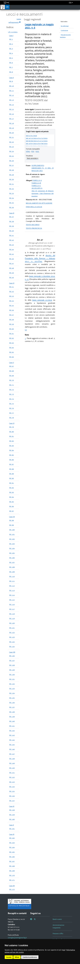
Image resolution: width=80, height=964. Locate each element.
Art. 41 (11, 235)
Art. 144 (12, 740)
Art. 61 (11, 333)
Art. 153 (12, 782)
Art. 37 (11, 217)
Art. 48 (11, 268)
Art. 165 (12, 852)
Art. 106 (12, 558)
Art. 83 (11, 446)
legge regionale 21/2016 (42, 300)
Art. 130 (12, 674)
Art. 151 (12, 773)
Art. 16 (11, 114)
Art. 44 (11, 249)
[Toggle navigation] (78, 7)
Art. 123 (12, 637)
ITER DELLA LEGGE (34, 207)
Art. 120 (12, 623)
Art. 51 (11, 287)
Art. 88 (11, 469)
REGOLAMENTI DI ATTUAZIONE (39, 203)
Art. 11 (11, 91)
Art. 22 (11, 142)
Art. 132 (12, 684)
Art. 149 (12, 763)
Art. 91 (11, 483)
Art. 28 (11, 170)
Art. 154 (12, 787)
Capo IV (11, 283)
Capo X (11, 825)
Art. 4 (11, 53)
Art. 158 (12, 810)
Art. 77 (11, 413)
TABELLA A (37, 180)
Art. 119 (12, 618)
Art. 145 (12, 744)
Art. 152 (12, 777)
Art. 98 (11, 520)
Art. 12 (11, 95)
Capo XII (12, 886)
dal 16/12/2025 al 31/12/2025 (37, 138)
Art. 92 (11, 488)
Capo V (11, 363)
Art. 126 (12, 656)
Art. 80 (11, 432)
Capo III (11, 213)
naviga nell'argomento (14, 20)
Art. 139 (12, 716)
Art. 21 (11, 137)
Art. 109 (12, 572)
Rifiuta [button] (17, 957)
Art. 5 (11, 58)
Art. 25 (11, 156)
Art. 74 (11, 399)
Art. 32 (11, 189)
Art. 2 (11, 44)
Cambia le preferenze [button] (30, 957)
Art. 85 (11, 455)
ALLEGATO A (37, 188)
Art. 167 (12, 861)
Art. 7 (11, 67)
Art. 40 (11, 231)
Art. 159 (12, 815)
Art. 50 (11, 277)
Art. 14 (11, 105)
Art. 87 (11, 464)
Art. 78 (11, 418)
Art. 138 (12, 712)
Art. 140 (12, 721)
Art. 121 (12, 628)
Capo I (11, 36)
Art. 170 (12, 875)
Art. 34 (11, 198)
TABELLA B (36, 183)
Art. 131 (12, 679)
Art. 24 (11, 151)
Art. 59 (11, 324)
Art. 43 (11, 245)
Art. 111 (12, 581)
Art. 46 (11, 259)
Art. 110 (12, 576)
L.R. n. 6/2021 (13, 32)
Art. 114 (12, 595)
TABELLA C (36, 186)
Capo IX (11, 806)
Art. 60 (11, 329)
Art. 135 (12, 698)
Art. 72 (11, 389)
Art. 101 (12, 534)
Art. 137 (12, 707)
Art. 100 (12, 530)
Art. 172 (12, 889)
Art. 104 (12, 548)
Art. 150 (12, 768)
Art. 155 (12, 791)
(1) (26, 330)
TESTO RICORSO (32, 225)
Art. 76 (11, 408)
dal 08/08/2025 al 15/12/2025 (37, 141)
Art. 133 (12, 688)
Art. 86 (11, 460)
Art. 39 (11, 226)
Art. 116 (12, 604)
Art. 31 (11, 184)
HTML (28, 151)
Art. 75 (11, 403)
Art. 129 (12, 670)
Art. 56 (11, 310)
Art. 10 (11, 86)
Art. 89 (11, 474)
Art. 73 (11, 394)
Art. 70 (11, 380)
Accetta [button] (8, 957)
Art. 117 (12, 609)
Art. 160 (12, 819)
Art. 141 (12, 726)
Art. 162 (12, 838)
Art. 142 (12, 730)
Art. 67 (11, 366)
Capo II (11, 78)
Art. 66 (11, 357)
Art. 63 (11, 343)
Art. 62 (11, 338)
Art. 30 (11, 179)
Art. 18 (11, 123)
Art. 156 (12, 796)
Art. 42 (11, 240)
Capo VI (11, 423)
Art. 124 (12, 642)
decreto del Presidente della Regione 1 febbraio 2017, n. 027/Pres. (40, 258)
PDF (32, 151)
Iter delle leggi (65, 26)
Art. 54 (11, 301)
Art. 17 (11, 119)
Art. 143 (12, 735)
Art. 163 (12, 843)
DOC (37, 151)
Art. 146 (12, 749)
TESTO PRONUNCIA (34, 228)
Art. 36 (11, 207)
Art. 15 (11, 109)
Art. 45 (11, 254)
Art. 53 (11, 296)
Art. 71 (11, 385)
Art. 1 (11, 39)
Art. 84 (11, 450)
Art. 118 (12, 614)
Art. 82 (11, 441)
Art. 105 (12, 553)
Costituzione (64, 30)
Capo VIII (12, 652)
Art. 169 (12, 871)
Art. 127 (12, 660)
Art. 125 (12, 646)
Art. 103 (12, 544)
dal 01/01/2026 (31, 136)
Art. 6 (11, 63)
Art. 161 (12, 829)
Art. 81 (11, 436)
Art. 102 (12, 539)
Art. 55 (11, 305)
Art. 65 (11, 352)
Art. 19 (11, 128)
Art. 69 (11, 375)
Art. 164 (12, 847)
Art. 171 (12, 880)
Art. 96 (11, 506)
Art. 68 (11, 371)
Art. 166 (12, 857)
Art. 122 (12, 632)
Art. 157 (12, 801)
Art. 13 (11, 100)
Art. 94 (11, 497)
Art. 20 (11, 133)
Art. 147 (12, 754)
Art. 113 (12, 590)
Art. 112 (12, 586)
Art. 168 (12, 866)
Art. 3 (11, 48)
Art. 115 (12, 600)
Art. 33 (11, 193)
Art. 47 (11, 263)
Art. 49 (11, 273)
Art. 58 (11, 319)
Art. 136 (12, 702)
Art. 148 (12, 758)
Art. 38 (11, 221)
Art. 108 (12, 567)
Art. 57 (11, 315)
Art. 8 (11, 72)
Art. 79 (11, 427)
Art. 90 (11, 478)
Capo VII (12, 517)
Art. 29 (11, 175)
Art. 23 (11, 147)
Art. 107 (12, 562)
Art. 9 (11, 81)
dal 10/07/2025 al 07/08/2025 (37, 143)
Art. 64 (11, 347)
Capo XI (11, 834)
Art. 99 (11, 525)
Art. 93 (11, 492)
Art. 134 (12, 693)
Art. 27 (11, 165)
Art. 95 (11, 502)
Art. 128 (12, 665)
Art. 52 (11, 291)
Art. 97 (11, 511)
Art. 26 (11, 161)
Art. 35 (11, 203)
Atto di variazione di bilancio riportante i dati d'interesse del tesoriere (43, 193)
